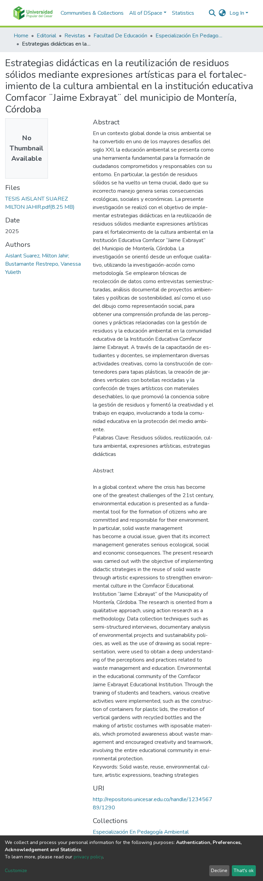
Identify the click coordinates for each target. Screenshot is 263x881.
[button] (222, 13)
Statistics (183, 13)
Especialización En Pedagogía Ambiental (189, 35)
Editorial (46, 35)
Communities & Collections (92, 13)
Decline (219, 870)
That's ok (244, 870)
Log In (236, 13)
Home (21, 35)
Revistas (74, 35)
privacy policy (88, 857)
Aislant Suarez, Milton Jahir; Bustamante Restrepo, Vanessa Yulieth (43, 264)
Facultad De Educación (120, 35)
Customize (16, 870)
